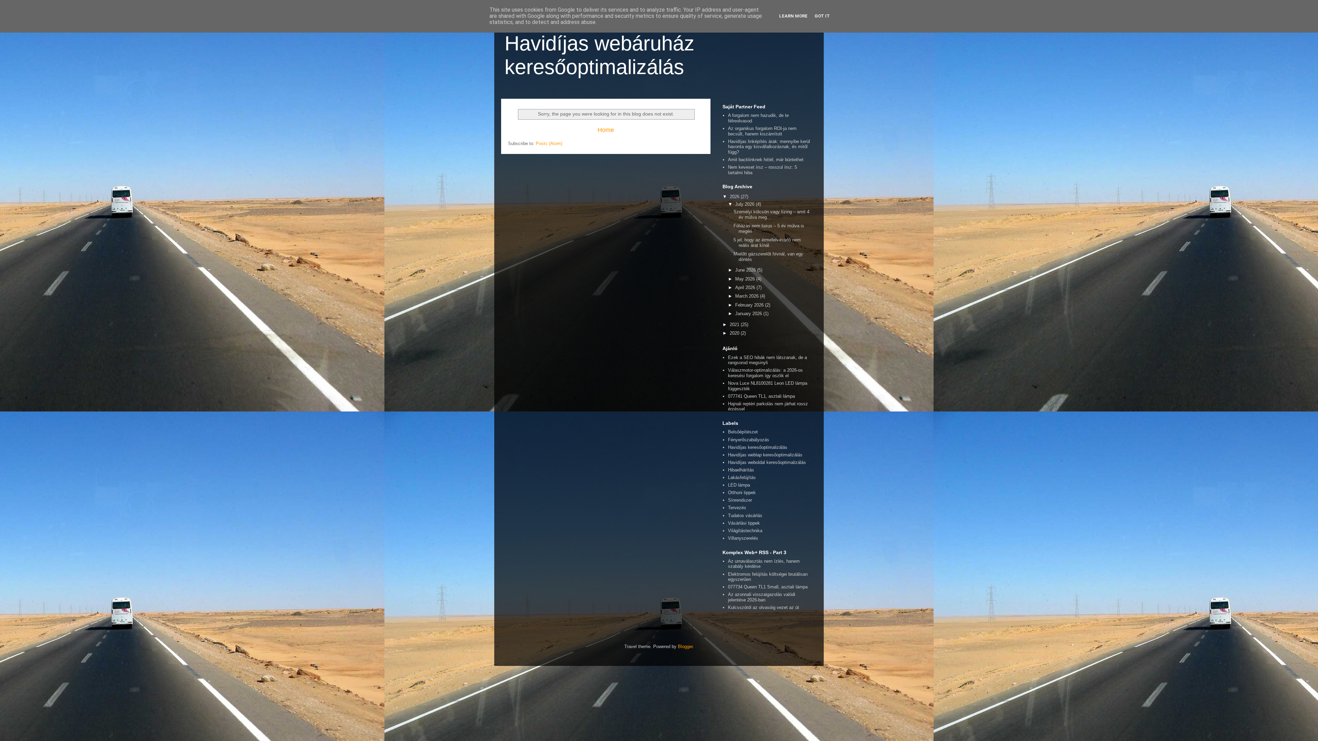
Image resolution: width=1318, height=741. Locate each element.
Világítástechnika (745, 530)
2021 (735, 324)
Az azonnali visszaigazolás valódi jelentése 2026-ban (761, 597)
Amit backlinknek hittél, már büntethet (765, 159)
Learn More (793, 16)
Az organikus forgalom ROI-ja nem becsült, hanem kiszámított (762, 131)
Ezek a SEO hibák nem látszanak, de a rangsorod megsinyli (767, 360)
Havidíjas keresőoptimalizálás (757, 447)
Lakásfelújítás (742, 477)
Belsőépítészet (743, 431)
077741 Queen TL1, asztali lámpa (761, 396)
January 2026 (749, 313)
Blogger (685, 646)
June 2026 (746, 270)
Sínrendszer (740, 500)
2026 (735, 196)
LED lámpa (739, 485)
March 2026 (747, 296)
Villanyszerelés (743, 538)
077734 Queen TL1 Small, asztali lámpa (768, 586)
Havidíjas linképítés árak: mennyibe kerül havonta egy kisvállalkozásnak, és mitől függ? (769, 147)
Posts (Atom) (549, 143)
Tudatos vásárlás (745, 515)
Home (606, 130)
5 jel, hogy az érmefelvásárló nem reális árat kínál (767, 242)
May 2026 (745, 279)
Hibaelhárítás (741, 470)
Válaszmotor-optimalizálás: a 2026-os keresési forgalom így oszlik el (765, 373)
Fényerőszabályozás (748, 439)
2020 (735, 333)
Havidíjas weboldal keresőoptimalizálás (767, 462)
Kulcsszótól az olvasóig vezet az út (763, 607)
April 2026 (745, 287)
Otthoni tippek (742, 492)
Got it (822, 16)
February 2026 (750, 305)
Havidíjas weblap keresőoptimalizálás (765, 454)
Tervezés (737, 507)
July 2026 (745, 204)
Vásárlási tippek (744, 523)
